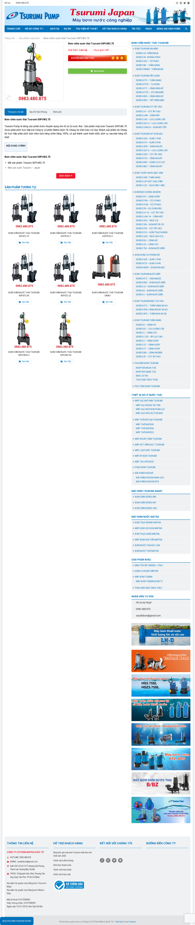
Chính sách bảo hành (62, 869)
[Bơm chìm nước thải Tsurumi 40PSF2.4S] (24, 270)
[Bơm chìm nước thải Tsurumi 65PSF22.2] (107, 211)
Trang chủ (13, 28)
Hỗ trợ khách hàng (114, 28)
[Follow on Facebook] (177, 3)
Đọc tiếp (25, 242)
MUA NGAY (99, 71)
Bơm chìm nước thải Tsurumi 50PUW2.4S (65, 353)
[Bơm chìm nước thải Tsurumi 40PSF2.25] (66, 270)
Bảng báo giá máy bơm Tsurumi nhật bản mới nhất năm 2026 (72, 854)
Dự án (67, 28)
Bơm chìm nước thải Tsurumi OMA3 (107, 294)
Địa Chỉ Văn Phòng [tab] (38, 112)
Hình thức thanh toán (62, 865)
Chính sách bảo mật (62, 874)
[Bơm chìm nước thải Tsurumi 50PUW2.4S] (66, 330)
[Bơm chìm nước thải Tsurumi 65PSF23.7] (66, 211)
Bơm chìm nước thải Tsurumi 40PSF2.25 (65, 294)
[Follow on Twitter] (184, 3)
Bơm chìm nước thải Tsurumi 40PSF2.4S (23, 294)
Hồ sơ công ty (34, 28)
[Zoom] (8, 97)
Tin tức (136, 28)
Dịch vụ (54, 28)
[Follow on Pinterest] (188, 3)
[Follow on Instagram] (181, 3)
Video (148, 28)
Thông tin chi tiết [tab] (15, 112)
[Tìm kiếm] (186, 29)
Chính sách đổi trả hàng (63, 860)
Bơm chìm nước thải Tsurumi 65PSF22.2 (107, 234)
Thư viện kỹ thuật (87, 28)
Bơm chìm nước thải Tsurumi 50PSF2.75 (23, 234)
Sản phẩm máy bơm (29, 38)
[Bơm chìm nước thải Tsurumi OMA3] (107, 270)
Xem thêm (65, 175)
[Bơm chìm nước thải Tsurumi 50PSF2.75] (24, 211)
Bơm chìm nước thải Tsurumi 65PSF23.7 (65, 234)
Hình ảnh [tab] (57, 112)
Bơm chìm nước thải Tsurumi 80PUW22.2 (23, 353)
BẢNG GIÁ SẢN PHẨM (168, 28)
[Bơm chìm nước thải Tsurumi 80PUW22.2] (24, 330)
